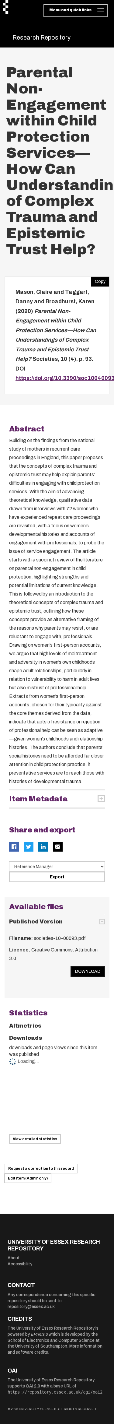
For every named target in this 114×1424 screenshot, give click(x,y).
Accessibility (20, 1264)
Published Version (36, 922)
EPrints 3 (39, 1334)
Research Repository (41, 37)
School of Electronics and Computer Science (51, 1340)
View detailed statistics (35, 1139)
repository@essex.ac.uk (31, 1306)
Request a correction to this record (41, 1168)
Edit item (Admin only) (28, 1178)
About (14, 1258)
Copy (98, 280)
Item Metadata (38, 799)
